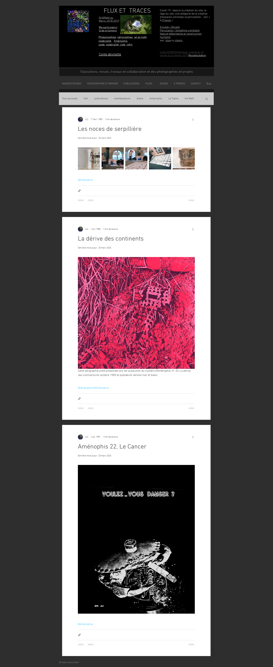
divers (178, 40)
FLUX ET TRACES (127, 11)
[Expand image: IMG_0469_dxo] (89, 158)
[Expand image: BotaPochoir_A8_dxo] (184, 158)
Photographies (107, 37)
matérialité (105, 40)
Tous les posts (69, 98)
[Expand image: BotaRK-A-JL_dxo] (113, 158)
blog (168, 40)
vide (122, 44)
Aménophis (120, 40)
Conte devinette (110, 54)
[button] (206, 99)
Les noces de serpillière (110, 129)
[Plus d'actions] (193, 119)
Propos (166, 20)
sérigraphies (125, 37)
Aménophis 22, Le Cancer (112, 447)
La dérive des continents (111, 239)
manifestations (122, 98)
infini (130, 44)
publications (101, 98)
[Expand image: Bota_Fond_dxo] (160, 158)
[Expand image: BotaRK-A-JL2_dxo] (136, 158)
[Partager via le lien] (79, 190)
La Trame (173, 98)
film (86, 98)
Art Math (189, 98)
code (102, 44)
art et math (140, 37)
